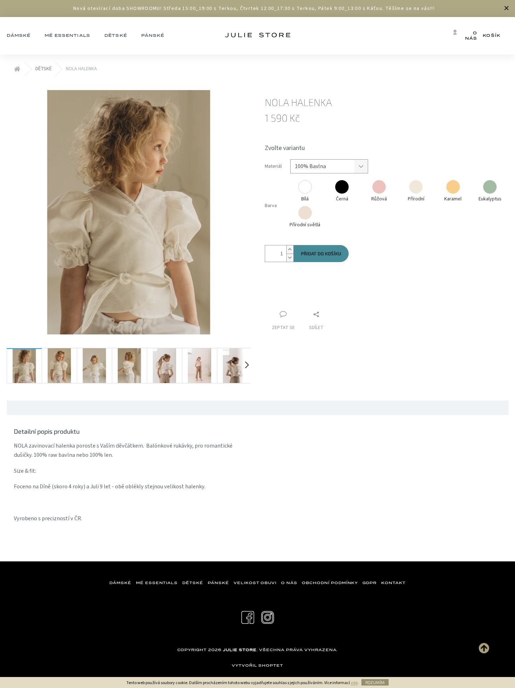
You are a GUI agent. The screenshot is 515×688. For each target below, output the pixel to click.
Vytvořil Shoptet (257, 665)
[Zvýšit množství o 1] (289, 249)
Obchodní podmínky (330, 583)
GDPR (369, 583)
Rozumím (375, 682)
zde (354, 683)
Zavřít (302, 292)
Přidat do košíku (321, 253)
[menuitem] (67, 36)
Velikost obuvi (255, 583)
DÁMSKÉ (120, 583)
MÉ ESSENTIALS (157, 583)
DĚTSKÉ (192, 583)
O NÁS (289, 583)
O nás (471, 35)
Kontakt (393, 583)
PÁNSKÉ (218, 583)
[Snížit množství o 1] (289, 258)
